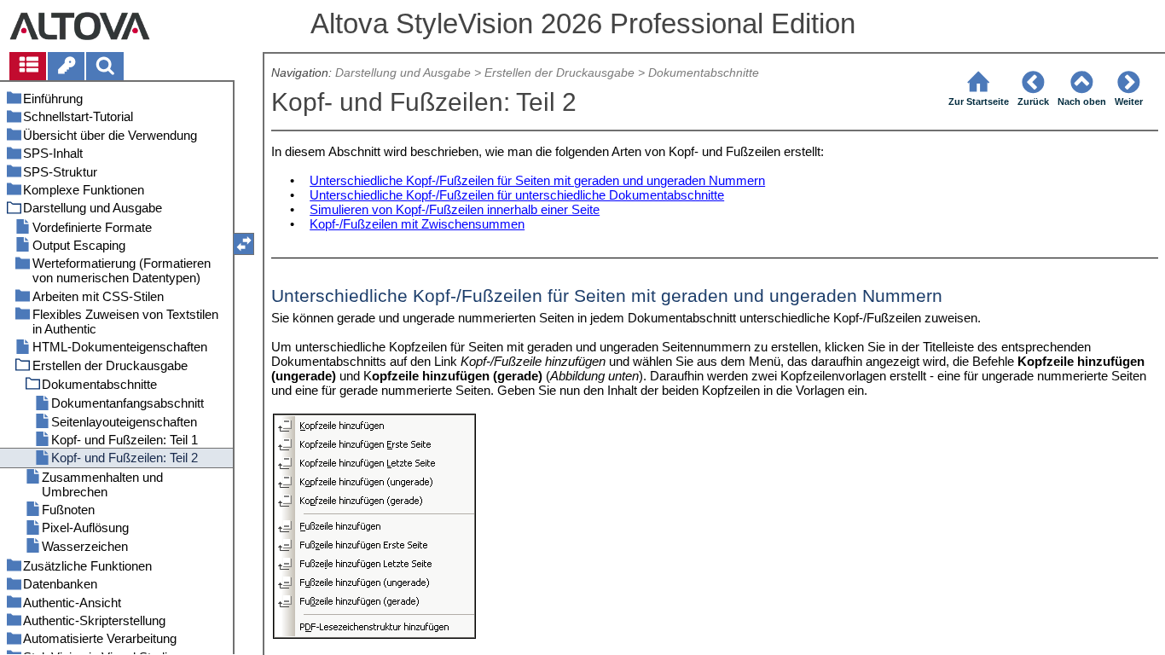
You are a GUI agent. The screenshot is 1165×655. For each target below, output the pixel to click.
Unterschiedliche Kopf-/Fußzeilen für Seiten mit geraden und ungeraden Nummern (537, 180)
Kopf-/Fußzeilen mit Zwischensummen (417, 224)
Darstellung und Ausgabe (403, 73)
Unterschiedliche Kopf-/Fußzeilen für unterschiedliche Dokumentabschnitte (517, 195)
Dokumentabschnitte (703, 73)
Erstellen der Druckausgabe (559, 73)
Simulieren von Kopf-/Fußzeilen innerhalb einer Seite (455, 209)
